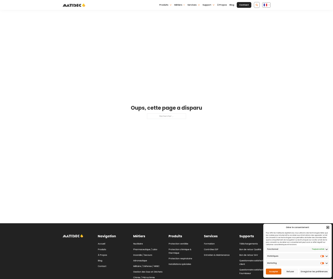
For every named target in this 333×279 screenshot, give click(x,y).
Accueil (101, 243)
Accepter (273, 271)
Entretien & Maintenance (217, 255)
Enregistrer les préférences (314, 271)
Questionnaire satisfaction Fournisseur (252, 271)
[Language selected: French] (266, 5)
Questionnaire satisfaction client (252, 262)
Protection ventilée (178, 243)
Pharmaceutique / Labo (145, 249)
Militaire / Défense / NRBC (146, 266)
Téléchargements (248, 243)
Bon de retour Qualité (250, 249)
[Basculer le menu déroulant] (171, 5)
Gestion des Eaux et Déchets (147, 271)
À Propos (222, 4)
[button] (327, 227)
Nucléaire (138, 243)
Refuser (290, 271)
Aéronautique (140, 260)
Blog (231, 4)
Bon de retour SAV (248, 255)
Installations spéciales (180, 264)
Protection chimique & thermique (180, 251)
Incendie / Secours (142, 255)
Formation (209, 243)
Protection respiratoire (180, 258)
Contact (244, 4)
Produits (163, 4)
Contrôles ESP (211, 249)
